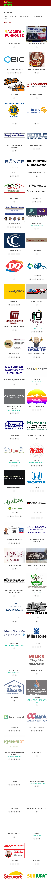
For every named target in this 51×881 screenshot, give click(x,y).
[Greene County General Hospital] (11, 413)
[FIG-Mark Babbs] (9, 357)
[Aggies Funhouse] (14, 47)
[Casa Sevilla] (14, 202)
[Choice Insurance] (8, 227)
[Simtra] (34, 839)
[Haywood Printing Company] (37, 439)
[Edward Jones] (9, 305)
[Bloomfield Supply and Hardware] (13, 151)
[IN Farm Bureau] (32, 518)
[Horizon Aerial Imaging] (33, 410)
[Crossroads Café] (37, 254)
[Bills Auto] (14, 98)
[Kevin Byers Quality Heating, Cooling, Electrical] (14, 596)
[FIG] (32, 332)
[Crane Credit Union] (9, 254)
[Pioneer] (9, 785)
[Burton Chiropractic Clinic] (37, 176)
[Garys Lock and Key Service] (34, 357)
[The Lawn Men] (35, 596)
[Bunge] (11, 176)
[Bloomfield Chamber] (37, 98)
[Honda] (30, 491)
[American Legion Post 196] (37, 47)
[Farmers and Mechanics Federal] (13, 330)
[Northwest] (9, 731)
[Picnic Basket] (37, 756)
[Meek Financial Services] (13, 621)
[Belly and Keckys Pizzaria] (35, 73)
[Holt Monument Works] (14, 491)
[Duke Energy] (30, 279)
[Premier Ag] (9, 812)
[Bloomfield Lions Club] (13, 124)
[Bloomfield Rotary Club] (35, 124)
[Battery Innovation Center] (8, 73)
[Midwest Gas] (14, 648)
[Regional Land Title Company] (37, 812)
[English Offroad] (37, 305)
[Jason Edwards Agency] (9, 543)
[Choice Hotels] (35, 229)
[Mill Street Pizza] (13, 675)
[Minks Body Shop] (37, 674)
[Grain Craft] (37, 384)
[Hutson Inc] (8, 516)
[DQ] (14, 279)
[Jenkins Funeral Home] (13, 569)
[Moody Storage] (14, 701)
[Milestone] (33, 647)
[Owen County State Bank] (32, 731)
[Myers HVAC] (37, 705)
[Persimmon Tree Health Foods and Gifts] (9, 759)
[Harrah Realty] (11, 439)
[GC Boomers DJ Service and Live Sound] (14, 384)
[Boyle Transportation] (34, 149)
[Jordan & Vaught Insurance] (37, 569)
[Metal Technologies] (37, 621)
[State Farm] (11, 864)
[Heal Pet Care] (12, 466)
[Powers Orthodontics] (35, 786)
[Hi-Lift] (32, 466)
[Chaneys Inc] (33, 202)
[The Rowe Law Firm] (14, 837)
